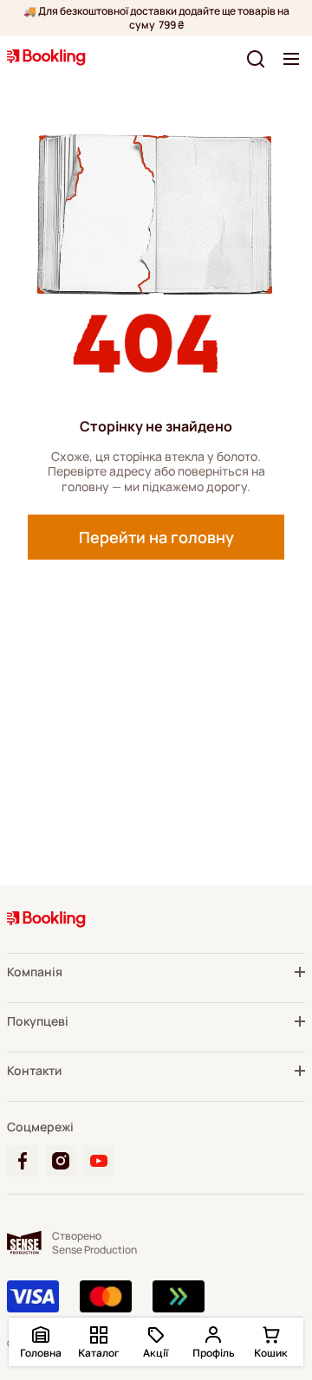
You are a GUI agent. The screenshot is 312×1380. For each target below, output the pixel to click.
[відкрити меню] (291, 59)
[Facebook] (22, 1160)
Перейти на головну (156, 537)
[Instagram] (60, 1160)
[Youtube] (98, 1160)
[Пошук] (256, 59)
